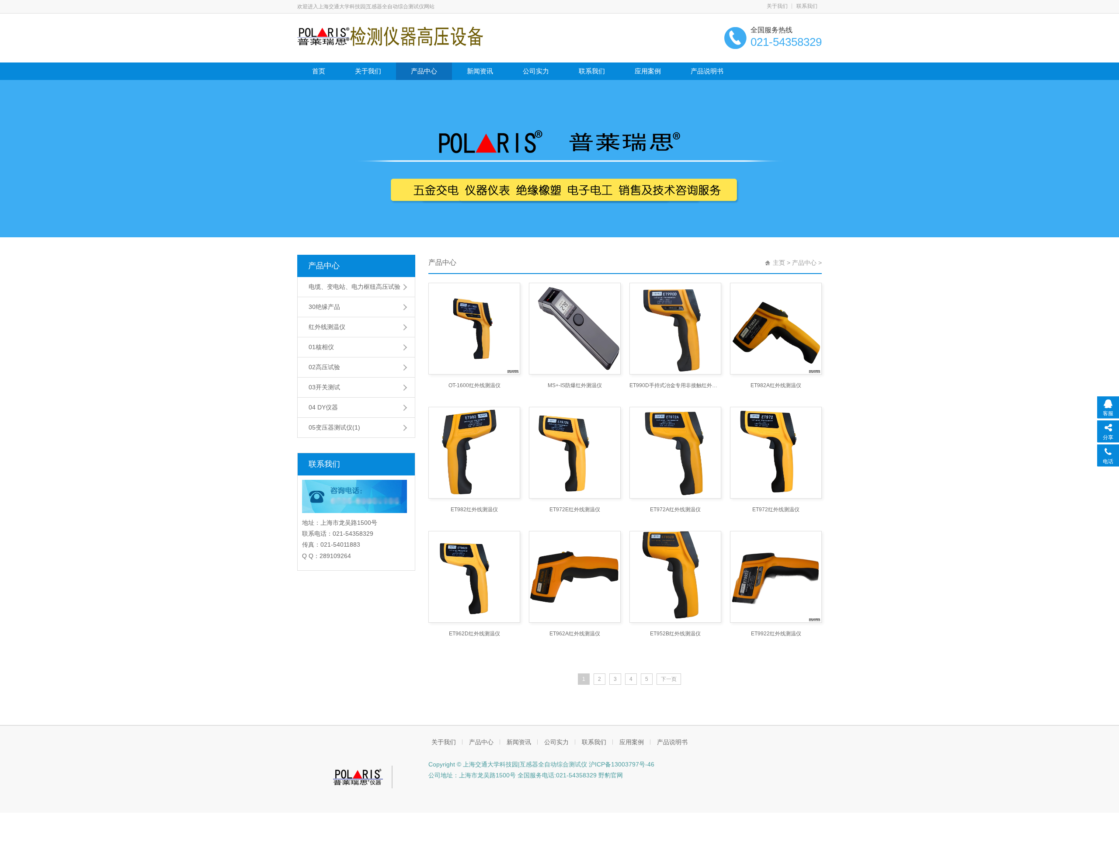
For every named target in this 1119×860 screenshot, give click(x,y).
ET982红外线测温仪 (474, 509)
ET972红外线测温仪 (775, 509)
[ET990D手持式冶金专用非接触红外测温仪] (675, 329)
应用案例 (648, 71)
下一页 (669, 679)
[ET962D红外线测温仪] (474, 577)
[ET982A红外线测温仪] (776, 329)
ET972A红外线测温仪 (675, 509)
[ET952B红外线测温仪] (675, 577)
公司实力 (536, 71)
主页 (779, 262)
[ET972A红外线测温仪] (675, 453)
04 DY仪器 (323, 407)
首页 (318, 71)
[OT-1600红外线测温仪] (474, 329)
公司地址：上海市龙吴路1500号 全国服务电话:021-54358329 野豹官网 (525, 775)
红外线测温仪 (327, 326)
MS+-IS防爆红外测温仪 (575, 385)
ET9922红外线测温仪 (776, 634)
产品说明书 (707, 71)
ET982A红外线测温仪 (776, 385)
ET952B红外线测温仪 (675, 634)
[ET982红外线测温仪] (474, 453)
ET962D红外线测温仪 (474, 634)
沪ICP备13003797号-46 (620, 764)
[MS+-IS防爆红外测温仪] (575, 329)
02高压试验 (324, 367)
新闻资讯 (480, 71)
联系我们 (806, 6)
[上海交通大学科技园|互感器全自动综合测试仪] (390, 35)
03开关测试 (324, 387)
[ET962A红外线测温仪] (575, 577)
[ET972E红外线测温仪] (575, 453)
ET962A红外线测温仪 (574, 634)
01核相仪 (321, 346)
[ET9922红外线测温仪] (776, 577)
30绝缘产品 (324, 306)
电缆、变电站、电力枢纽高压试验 (354, 286)
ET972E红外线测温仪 (574, 509)
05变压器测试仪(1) (334, 427)
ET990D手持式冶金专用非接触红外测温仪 (675, 385)
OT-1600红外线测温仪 (474, 385)
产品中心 (424, 71)
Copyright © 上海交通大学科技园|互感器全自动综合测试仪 (507, 764)
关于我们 (777, 6)
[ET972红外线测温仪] (776, 453)
